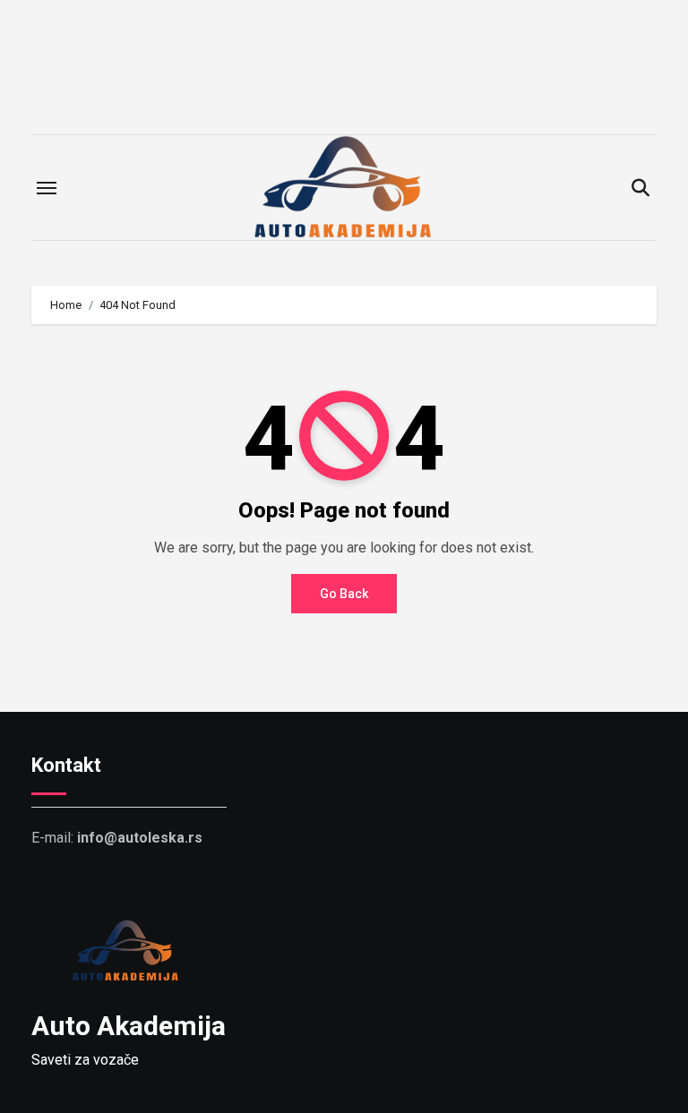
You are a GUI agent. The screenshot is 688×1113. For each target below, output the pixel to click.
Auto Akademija (128, 1025)
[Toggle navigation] (46, 188)
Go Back (344, 593)
